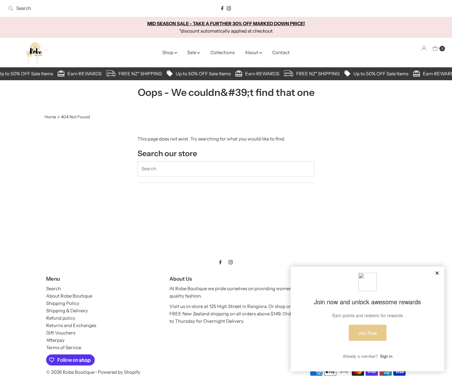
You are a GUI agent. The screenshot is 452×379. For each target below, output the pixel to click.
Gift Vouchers (60, 333)
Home (50, 116)
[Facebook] (222, 8)
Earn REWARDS (82, 74)
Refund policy (60, 318)
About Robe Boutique (69, 296)
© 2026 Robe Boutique (70, 372)
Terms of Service (63, 347)
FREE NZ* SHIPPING (138, 74)
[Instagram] (229, 8)
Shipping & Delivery (67, 311)
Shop (168, 52)
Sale (192, 52)
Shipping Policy (62, 303)
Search (53, 288)
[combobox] (77, 8)
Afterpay (55, 340)
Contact (281, 52)
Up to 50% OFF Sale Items (201, 74)
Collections (222, 52)
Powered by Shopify (119, 372)
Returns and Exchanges (71, 325)
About (252, 52)
